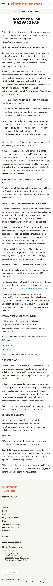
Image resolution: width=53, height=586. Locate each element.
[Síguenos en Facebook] (15, 496)
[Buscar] (8, 4)
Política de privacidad (10, 531)
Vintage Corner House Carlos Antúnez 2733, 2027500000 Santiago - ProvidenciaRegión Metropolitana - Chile (17, 557)
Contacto (5, 514)
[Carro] (50, 4)
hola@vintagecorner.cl (13, 547)
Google (8, 349)
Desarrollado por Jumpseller (37, 582)
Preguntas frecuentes (10, 518)
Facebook (9, 345)
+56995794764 (11, 550)
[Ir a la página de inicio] (26, 4)
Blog (4, 521)
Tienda (5, 508)
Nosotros (5, 511)
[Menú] (3, 4)
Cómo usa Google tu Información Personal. (28, 288)
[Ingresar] (45, 4)
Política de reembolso (10, 528)
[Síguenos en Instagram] (12, 496)
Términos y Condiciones (11, 524)
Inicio (16, 11)
